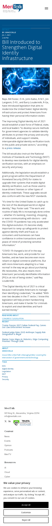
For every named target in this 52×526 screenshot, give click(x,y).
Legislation (18, 318)
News (7, 436)
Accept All (26, 505)
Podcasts (8, 450)
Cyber (7, 476)
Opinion (8, 445)
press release (14, 148)
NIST (4, 374)
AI (5, 467)
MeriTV (7, 454)
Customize (26, 512)
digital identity (7, 368)
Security (5, 379)
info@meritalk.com (12, 416)
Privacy (5, 376)
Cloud (7, 472)
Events (7, 441)
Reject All (26, 520)
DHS (4, 366)
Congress (7, 318)
